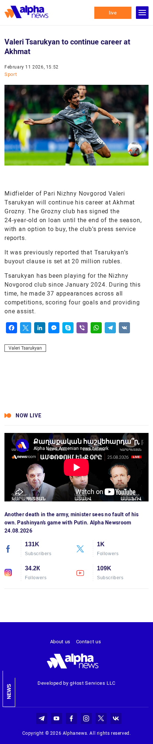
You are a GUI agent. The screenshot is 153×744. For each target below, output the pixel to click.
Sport (10, 74)
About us (60, 641)
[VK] (124, 327)
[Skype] (68, 327)
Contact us (88, 641)
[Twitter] (26, 327)
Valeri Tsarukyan (25, 348)
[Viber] (82, 327)
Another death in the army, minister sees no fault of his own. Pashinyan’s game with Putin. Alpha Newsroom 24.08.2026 (71, 522)
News (9, 691)
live (113, 13)
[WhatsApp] (96, 327)
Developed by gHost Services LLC (76, 683)
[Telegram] (110, 327)
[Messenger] (54, 327)
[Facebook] (11, 327)
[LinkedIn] (40, 327)
